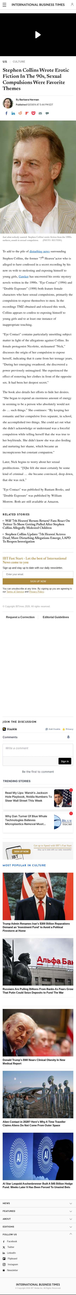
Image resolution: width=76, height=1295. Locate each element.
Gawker (24, 276)
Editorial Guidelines (56, 617)
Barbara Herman (29, 99)
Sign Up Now (21, 851)
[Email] (40, 113)
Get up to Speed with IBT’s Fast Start (53, 845)
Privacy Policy (36, 591)
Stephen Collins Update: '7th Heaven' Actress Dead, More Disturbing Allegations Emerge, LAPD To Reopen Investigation (37, 538)
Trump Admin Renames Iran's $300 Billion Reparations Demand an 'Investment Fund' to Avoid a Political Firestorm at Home (36, 927)
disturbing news (40, 251)
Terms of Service (15, 591)
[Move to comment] (47, 113)
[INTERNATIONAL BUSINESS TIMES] (38, 5)
